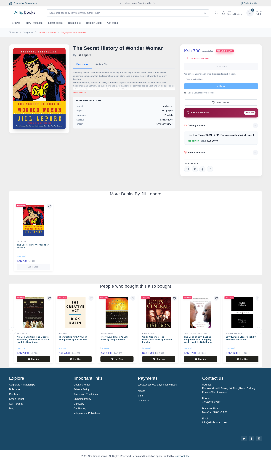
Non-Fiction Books (47, 32)
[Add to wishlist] (49, 206)
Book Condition (196, 152)
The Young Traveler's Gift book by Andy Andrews (114, 338)
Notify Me (221, 86)
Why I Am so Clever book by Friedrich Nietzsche (241, 338)
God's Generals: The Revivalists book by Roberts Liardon (157, 339)
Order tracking (251, 3)
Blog (11, 408)
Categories (28, 32)
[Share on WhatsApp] (210, 169)
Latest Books (55, 23)
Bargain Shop (94, 23)
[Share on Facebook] (202, 169)
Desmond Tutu (190, 333)
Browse (16, 23)
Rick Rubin (63, 333)
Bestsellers (74, 23)
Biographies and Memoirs (73, 32)
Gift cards (112, 23)
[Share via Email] (187, 169)
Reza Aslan (22, 333)
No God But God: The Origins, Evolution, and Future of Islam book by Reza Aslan (33, 339)
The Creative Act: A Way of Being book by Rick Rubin (73, 338)
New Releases (34, 23)
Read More (78, 93)
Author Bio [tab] (101, 64)
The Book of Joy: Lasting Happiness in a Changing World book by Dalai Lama (198, 339)
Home (15, 32)
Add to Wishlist (223, 102)
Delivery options (196, 125)
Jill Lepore (21, 241)
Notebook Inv (182, 456)
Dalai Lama (202, 333)
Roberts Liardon (149, 333)
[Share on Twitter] (195, 169)
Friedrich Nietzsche (234, 333)
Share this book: (191, 163)
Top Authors (31, 3)
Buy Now (35, 359)
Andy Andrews (107, 333)
